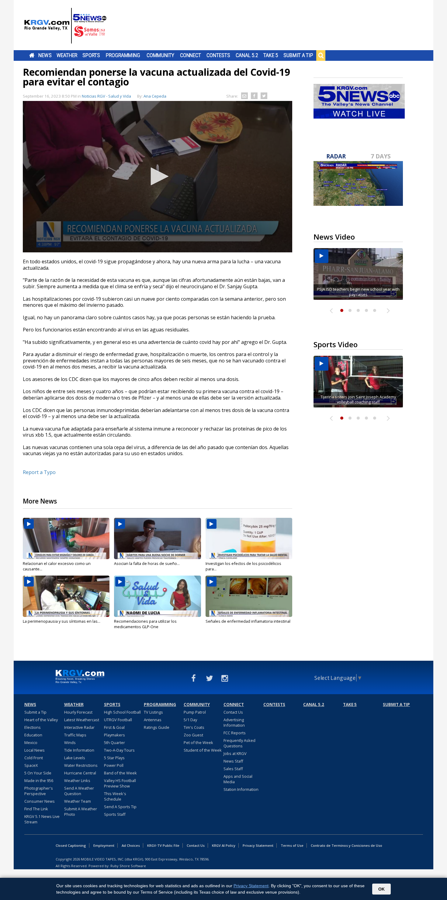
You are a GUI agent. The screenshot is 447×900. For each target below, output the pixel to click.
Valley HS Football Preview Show (120, 783)
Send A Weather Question (79, 790)
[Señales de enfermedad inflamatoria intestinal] (249, 596)
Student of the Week (203, 750)
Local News (34, 750)
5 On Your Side (37, 773)
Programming (123, 55)
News (44, 55)
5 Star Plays (114, 757)
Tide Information (79, 750)
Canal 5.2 (247, 55)
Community (160, 55)
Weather (67, 55)
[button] (157, 176)
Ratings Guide (156, 727)
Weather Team (77, 801)
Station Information (241, 789)
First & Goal (114, 727)
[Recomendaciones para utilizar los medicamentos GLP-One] (157, 596)
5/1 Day (190, 719)
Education (33, 735)
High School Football (122, 712)
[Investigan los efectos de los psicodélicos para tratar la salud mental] (249, 538)
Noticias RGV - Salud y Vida (106, 96)
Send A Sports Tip (120, 806)
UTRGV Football (118, 719)
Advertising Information (234, 722)
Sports (91, 55)
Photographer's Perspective (38, 790)
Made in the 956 (38, 780)
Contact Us (233, 712)
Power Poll (113, 765)
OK (381, 889)
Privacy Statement (258, 845)
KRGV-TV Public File (163, 845)
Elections (32, 727)
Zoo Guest (193, 735)
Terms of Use (292, 845)
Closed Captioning (71, 845)
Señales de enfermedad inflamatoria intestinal (248, 621)
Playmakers (114, 735)
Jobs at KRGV (235, 753)
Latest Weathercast (81, 719)
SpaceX (31, 765)
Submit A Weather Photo (80, 811)
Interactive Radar (79, 727)
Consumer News (39, 801)
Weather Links (77, 780)
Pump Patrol (195, 712)
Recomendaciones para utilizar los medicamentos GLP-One (145, 623)
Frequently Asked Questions (239, 743)
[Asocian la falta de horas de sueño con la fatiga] (157, 538)
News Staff (233, 761)
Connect (190, 55)
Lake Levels (74, 757)
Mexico (30, 742)
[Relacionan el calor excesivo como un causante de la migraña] (66, 538)
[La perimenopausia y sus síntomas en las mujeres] (66, 596)
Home (31, 55)
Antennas (152, 719)
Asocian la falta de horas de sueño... (147, 563)
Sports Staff (115, 814)
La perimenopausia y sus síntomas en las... (61, 621)
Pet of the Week (198, 742)
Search (321, 55)
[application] (157, 176)
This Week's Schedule (115, 796)
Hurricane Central (80, 773)
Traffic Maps (75, 735)
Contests (218, 55)
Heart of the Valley (41, 719)
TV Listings (153, 712)
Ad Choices (131, 845)
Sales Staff (233, 768)
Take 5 (270, 55)
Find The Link (36, 809)
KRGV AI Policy (223, 845)
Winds (70, 742)
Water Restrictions (81, 765)
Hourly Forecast (78, 712)
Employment (103, 845)
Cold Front (33, 757)
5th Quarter (114, 742)
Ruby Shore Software (128, 866)
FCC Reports (235, 733)
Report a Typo (39, 472)
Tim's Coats (194, 727)
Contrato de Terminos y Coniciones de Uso (346, 845)
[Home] (65, 26)
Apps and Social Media (238, 779)
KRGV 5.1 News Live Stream (42, 819)
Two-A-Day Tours (119, 750)
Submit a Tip (298, 55)
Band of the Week (120, 773)
